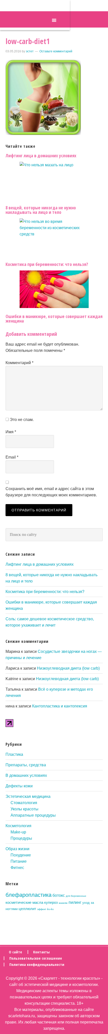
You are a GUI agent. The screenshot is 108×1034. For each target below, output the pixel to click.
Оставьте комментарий (55, 51)
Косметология (18, 826)
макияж (63, 903)
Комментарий (19, 363)
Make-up (18, 832)
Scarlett (35, 15)
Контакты (41, 952)
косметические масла (24, 903)
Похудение (21, 855)
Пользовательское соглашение (35, 958)
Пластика (14, 754)
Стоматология (24, 803)
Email (12, 457)
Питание (19, 861)
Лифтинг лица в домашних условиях (41, 156)
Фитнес (17, 867)
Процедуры (21, 838)
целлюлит (27, 909)
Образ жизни (17, 849)
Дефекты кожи (19, 786)
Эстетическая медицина (28, 796)
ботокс (58, 895)
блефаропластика (28, 895)
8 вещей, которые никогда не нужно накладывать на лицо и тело (41, 210)
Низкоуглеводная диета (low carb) (68, 668)
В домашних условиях (26, 775)
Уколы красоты (24, 809)
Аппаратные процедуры (33, 815)
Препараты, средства (26, 765)
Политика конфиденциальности (36, 964)
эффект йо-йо (45, 909)
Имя (11, 432)
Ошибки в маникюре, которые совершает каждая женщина (54, 318)
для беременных (76, 896)
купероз (51, 903)
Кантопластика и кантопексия (59, 706)
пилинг (75, 902)
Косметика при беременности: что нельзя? (47, 264)
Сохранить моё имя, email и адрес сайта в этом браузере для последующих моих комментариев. (51, 492)
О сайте (15, 952)
